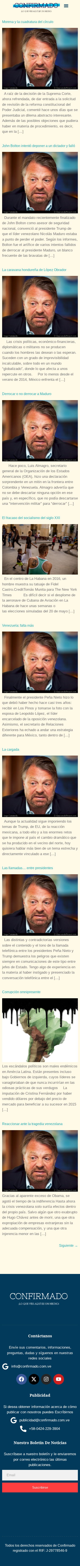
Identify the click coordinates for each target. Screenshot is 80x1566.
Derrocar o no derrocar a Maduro (26, 394)
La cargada (10, 749)
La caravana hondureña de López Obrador (34, 270)
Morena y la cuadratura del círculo (27, 22)
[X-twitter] (34, 1379)
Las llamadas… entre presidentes (27, 868)
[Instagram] (46, 1379)
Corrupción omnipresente (21, 992)
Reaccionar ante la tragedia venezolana (32, 1124)
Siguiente (68, 1245)
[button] (66, 5)
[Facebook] (21, 1379)
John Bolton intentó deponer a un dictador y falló (38, 146)
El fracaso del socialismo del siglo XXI (31, 518)
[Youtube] (58, 1379)
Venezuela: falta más (18, 625)
